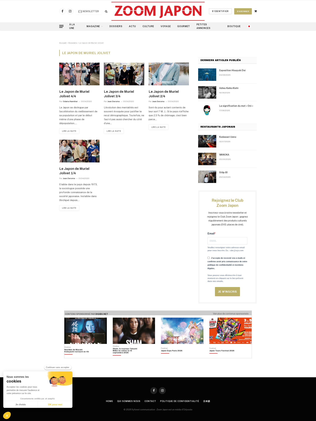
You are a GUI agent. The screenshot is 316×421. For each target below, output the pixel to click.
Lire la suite (69, 131)
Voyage (166, 26)
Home (109, 401)
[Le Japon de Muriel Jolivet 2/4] (169, 74)
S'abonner (243, 11)
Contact (150, 401)
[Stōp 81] (207, 176)
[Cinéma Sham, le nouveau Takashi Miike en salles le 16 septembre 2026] (127, 356)
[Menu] (61, 26)
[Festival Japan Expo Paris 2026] (171, 356)
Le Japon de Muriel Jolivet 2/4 (164, 94)
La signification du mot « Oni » (236, 106)
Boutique (234, 26)
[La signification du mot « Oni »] (207, 110)
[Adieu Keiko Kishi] (207, 92)
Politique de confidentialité (179, 401)
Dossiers (115, 26)
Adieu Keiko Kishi (228, 88)
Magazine (93, 26)
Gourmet (183, 26)
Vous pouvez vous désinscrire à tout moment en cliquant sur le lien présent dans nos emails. (225, 278)
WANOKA (224, 154)
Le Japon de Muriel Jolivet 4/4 (74, 94)
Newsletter (90, 11)
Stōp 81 (223, 172)
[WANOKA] (207, 159)
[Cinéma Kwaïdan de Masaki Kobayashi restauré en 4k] (78, 356)
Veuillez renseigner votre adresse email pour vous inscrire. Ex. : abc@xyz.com (226, 249)
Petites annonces (204, 26)
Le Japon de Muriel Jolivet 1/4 (74, 171)
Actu (132, 26)
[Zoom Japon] (158, 11)
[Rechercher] (105, 11)
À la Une (72, 26)
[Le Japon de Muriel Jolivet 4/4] (79, 74)
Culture (148, 26)
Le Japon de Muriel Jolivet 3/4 (119, 94)
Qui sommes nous (128, 401)
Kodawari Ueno (227, 137)
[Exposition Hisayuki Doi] (207, 74)
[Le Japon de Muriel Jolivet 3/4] (124, 74)
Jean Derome (113, 101)
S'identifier (220, 11)
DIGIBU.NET (101, 314)
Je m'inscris (227, 291)
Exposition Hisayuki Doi (232, 70)
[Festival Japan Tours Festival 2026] (221, 356)
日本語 (206, 401)
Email (211, 233)
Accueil (62, 43)
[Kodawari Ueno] (207, 141)
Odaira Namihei (70, 101)
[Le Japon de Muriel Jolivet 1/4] (79, 151)
